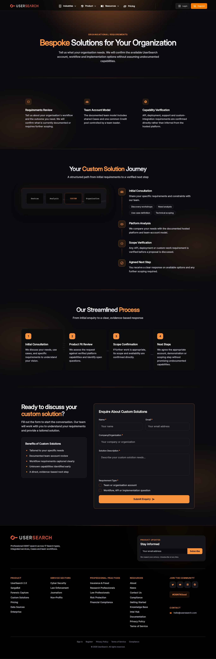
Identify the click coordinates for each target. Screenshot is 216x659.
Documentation (138, 616)
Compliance (136, 597)
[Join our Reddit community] (195, 585)
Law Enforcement (59, 587)
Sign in (80, 642)
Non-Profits (56, 597)
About (133, 583)
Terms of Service (139, 626)
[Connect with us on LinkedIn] (187, 585)
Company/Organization (111, 435)
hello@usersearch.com (185, 612)
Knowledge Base (139, 607)
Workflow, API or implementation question (127, 490)
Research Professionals (102, 587)
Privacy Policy (137, 621)
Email (149, 419)
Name (102, 419)
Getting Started (138, 602)
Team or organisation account (120, 485)
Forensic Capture (19, 592)
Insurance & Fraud (99, 583)
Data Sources (18, 607)
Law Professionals (100, 592)
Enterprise (16, 611)
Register (89, 642)
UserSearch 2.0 (19, 583)
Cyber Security (58, 583)
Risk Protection (98, 597)
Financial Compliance (101, 602)
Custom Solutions (20, 597)
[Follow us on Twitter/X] (173, 585)
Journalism (56, 592)
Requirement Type (108, 480)
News (133, 587)
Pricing (14, 602)
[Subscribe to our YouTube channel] (180, 585)
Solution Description (109, 450)
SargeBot (15, 587)
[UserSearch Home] (24, 6)
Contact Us (136, 592)
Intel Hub (134, 611)
